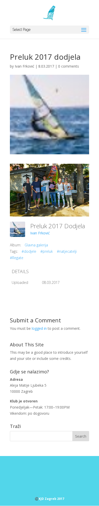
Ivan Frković (24, 66)
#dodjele (29, 251)
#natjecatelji (67, 251)
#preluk (46, 251)
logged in (39, 328)
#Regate (16, 257)
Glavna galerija (36, 245)
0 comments (68, 66)
